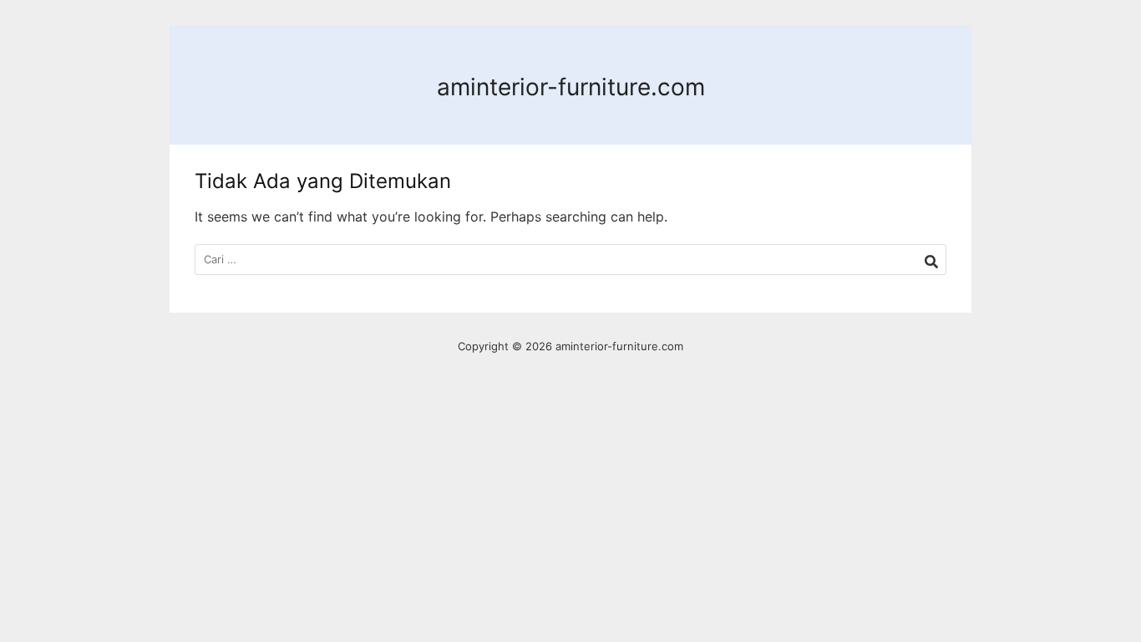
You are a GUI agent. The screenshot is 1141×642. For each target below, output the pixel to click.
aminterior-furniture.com (571, 87)
